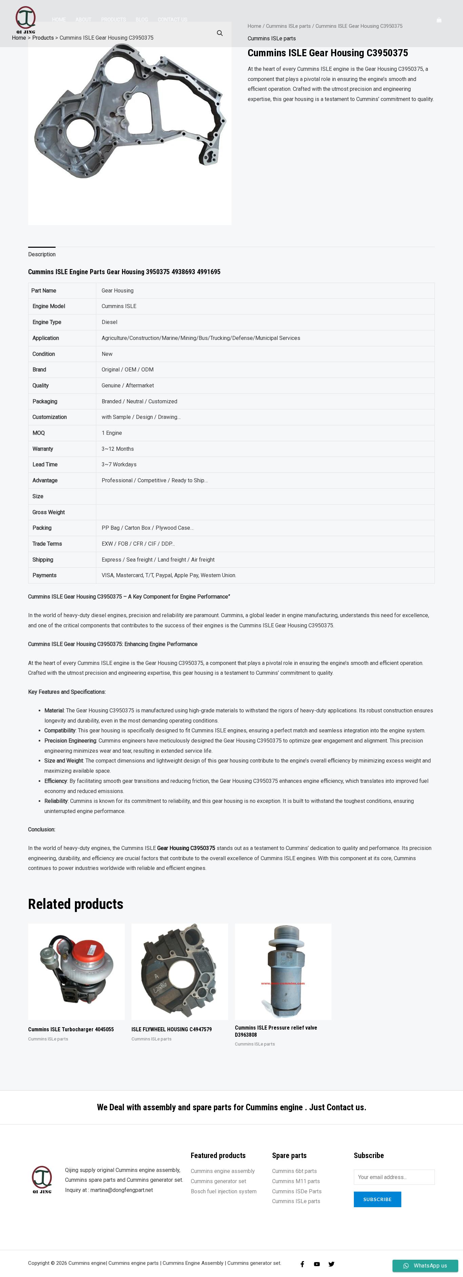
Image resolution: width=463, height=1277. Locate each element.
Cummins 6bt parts (294, 1171)
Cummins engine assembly (223, 1171)
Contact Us (172, 20)
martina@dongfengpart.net (121, 1190)
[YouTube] (317, 1264)
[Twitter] (331, 1264)
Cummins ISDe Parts (297, 1191)
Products (113, 20)
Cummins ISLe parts (296, 1201)
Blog (142, 20)
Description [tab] (42, 254)
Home (59, 20)
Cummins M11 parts (296, 1181)
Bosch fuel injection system (224, 1191)
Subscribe (377, 1199)
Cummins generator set (218, 1181)
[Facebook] (302, 1264)
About (84, 20)
